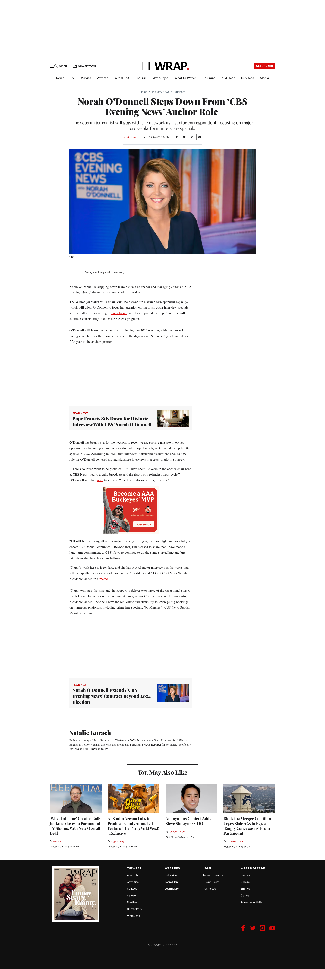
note (100, 480)
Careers (132, 895)
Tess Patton (59, 841)
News (60, 78)
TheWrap (134, 868)
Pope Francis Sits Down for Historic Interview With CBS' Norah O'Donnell (112, 421)
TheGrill (141, 78)
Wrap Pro (172, 868)
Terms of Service (213, 875)
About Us (132, 875)
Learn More (172, 888)
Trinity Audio (104, 272)
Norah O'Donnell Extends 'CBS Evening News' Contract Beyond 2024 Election (111, 696)
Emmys (245, 888)
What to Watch (185, 78)
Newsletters (87, 66)
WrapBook (133, 915)
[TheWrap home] (162, 66)
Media (264, 78)
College (245, 881)
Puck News (119, 313)
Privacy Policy (211, 881)
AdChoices (209, 888)
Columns (208, 78)
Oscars (245, 895)
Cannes (245, 875)
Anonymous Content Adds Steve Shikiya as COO (188, 821)
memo (103, 578)
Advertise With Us (251, 902)
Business (247, 78)
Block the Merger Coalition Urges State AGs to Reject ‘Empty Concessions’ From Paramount (247, 825)
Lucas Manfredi (177, 831)
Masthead (133, 902)
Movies (85, 78)
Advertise (133, 881)
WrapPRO (121, 78)
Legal (207, 868)
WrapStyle (160, 78)
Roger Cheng (117, 841)
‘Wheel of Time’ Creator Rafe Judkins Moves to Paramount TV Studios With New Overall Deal (75, 825)
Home (143, 91)
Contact (132, 888)
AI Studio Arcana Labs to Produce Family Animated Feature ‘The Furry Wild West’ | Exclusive (133, 825)
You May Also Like (162, 772)
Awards (102, 78)
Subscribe (265, 66)
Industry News (160, 91)
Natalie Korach (130, 137)
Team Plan (171, 881)
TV (72, 78)
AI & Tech (228, 78)
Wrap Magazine (253, 868)
